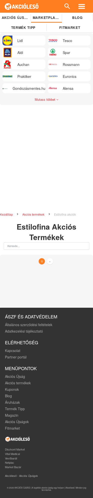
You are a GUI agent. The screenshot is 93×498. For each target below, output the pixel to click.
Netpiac (9, 462)
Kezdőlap (7, 214)
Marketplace (46, 17)
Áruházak (12, 402)
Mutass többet (45, 99)
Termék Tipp (15, 408)
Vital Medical (12, 454)
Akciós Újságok (17, 421)
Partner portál (16, 356)
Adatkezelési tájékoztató (24, 331)
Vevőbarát (11, 458)
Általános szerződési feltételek (28, 324)
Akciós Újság (15, 376)
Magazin (11, 415)
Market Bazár (13, 467)
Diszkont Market (15, 449)
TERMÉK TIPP (23, 27)
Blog (77, 17)
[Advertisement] (46, 156)
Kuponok (12, 389)
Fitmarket (12, 428)
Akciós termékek (33, 214)
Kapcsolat (12, 350)
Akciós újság (16, 17)
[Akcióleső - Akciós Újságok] (21, 6)
